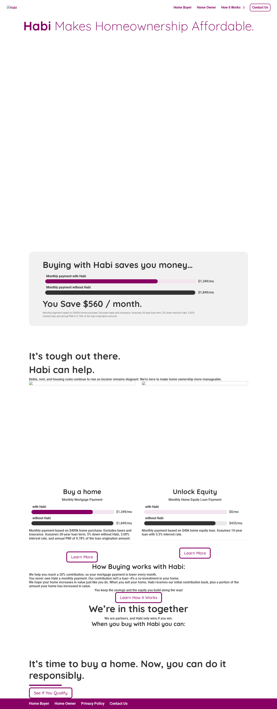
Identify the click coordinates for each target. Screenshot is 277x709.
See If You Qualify (51, 692)
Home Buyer (183, 7)
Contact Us (260, 7)
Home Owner (206, 7)
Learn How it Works (138, 597)
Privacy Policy (92, 703)
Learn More (82, 556)
